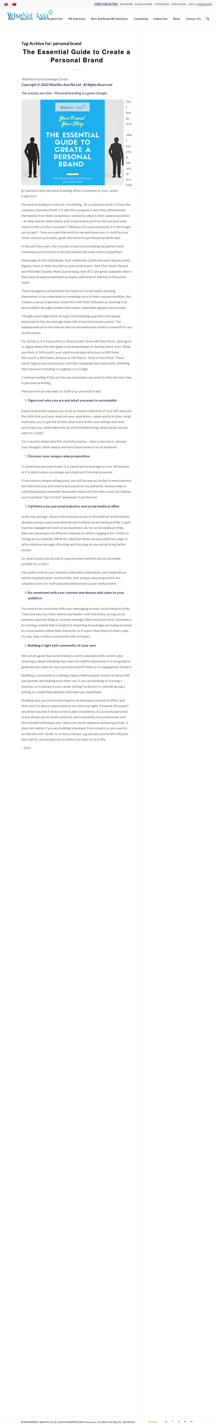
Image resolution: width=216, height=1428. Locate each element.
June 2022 (160, 808)
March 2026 (162, 569)
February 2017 (164, 1164)
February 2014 (164, 1364)
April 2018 (161, 1086)
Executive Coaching (167, 484)
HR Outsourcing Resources (173, 144)
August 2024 (162, 674)
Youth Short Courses (168, 344)
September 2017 (165, 1125)
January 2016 (163, 1236)
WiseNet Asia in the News (172, 523)
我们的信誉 (161, 400)
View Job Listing (106, 4)
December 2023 (165, 719)
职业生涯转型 (163, 428)
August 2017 (162, 1130)
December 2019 (165, 975)
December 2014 (165, 1308)
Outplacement (163, 496)
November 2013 (165, 1381)
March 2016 (162, 1225)
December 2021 (165, 841)
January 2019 (163, 1036)
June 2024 (160, 685)
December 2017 (165, 1108)
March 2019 (162, 1025)
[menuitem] (7, 4)
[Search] (208, 18)
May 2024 (160, 691)
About (158, 44)
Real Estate (161, 244)
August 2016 (162, 1197)
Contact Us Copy (165, 111)
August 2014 (162, 1330)
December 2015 (165, 1242)
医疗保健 (160, 378)
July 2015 (160, 1269)
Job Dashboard (164, 178)
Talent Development (168, 300)
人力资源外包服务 (166, 361)
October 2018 (163, 1052)
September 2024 (165, 669)
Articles (159, 462)
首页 (156, 445)
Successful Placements (169, 283)
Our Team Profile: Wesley (171, 233)
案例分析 (160, 422)
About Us (160, 50)
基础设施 (160, 389)
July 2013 (160, 1403)
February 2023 (164, 763)
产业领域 (160, 350)
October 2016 (163, 1186)
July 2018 (160, 1069)
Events (158, 479)
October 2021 (163, 852)
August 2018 (162, 1064)
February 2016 (164, 1230)
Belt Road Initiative (167, 468)
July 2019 (160, 1002)
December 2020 (165, 908)
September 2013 (165, 1392)
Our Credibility (164, 217)
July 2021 (160, 869)
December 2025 (165, 585)
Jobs (156, 183)
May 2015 (160, 1281)
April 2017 (161, 1152)
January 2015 (163, 1303)
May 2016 (160, 1214)
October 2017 (163, 1119)
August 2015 (162, 1264)
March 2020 (162, 958)
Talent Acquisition (166, 294)
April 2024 (161, 697)
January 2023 (163, 769)
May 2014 (160, 1347)
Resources (160, 250)
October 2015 (163, 1253)
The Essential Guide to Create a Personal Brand (77, 55)
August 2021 (162, 863)
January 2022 (163, 836)
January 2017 (163, 1169)
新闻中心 (160, 411)
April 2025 (161, 630)
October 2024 (163, 663)
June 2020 (160, 941)
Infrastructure (163, 172)
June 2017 (160, 1141)
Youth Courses (163, 339)
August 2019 (162, 997)
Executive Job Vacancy (169, 122)
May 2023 (160, 747)
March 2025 (162, 636)
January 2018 (163, 1103)
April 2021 (161, 886)
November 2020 (165, 914)
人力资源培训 (163, 356)
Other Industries (165, 211)
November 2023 (165, 724)
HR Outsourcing (165, 139)
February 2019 (164, 1030)
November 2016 (165, 1180)
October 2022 (163, 785)
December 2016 (165, 1175)
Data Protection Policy (169, 117)
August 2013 (162, 1397)
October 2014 (163, 1319)
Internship (160, 490)
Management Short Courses (173, 194)
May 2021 (160, 880)
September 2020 (165, 925)
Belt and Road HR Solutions (173, 66)
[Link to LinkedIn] (166, 1421)
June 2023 (160, 741)
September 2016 (165, 1191)
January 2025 (163, 647)
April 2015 (161, 1286)
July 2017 (160, 1136)
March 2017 (162, 1158)
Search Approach (165, 256)
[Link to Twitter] (185, 1421)
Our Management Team (170, 222)
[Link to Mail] (191, 1421)
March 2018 (162, 1091)
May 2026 (160, 558)
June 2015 (160, 1275)
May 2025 (160, 624)
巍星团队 (160, 394)
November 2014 (165, 1314)
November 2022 (165, 780)
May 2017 (160, 1147)
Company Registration (169, 94)
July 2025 (160, 613)
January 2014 (163, 1369)
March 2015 (162, 1291)
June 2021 (160, 875)
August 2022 (162, 797)
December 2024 (165, 652)
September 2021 (165, 858)
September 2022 (165, 791)
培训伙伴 (160, 383)
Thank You (161, 311)
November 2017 (165, 1114)
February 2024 (164, 708)
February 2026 (164, 574)
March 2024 (162, 702)
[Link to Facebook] (172, 1421)
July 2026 (160, 547)
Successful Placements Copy (173, 289)
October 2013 (163, 1386)
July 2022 (160, 802)
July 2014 (160, 1336)
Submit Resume (164, 278)
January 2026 (163, 580)
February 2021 (164, 897)
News (157, 200)
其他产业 (160, 372)
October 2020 (163, 919)
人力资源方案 (163, 367)
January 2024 (163, 713)
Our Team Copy (164, 228)
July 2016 (160, 1203)
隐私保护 (160, 439)
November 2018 (165, 1047)
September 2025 (165, 602)
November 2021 (165, 847)
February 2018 (164, 1097)
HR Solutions (162, 150)
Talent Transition (165, 305)
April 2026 (161, 563)
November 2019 (165, 980)
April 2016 (161, 1219)
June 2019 (160, 1008)
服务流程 (160, 417)
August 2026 (162, 541)
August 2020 (162, 930)
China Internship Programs (172, 89)
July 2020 (160, 936)
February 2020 (164, 963)
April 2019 (161, 1019)
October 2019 (163, 986)
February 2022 (164, 830)
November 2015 (165, 1247)
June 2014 (160, 1342)
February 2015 (164, 1297)
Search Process (164, 267)
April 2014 (161, 1353)
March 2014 (162, 1358)
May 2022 (160, 813)
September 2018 (165, 1058)
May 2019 (160, 1014)
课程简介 (160, 433)
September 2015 (165, 1258)
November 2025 (165, 591)
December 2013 (165, 1375)
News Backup (163, 205)
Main (157, 189)
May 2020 (160, 947)
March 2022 (162, 824)
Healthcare (161, 127)
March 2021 (162, 891)
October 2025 (163, 597)
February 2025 (164, 641)
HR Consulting (163, 133)
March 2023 (162, 758)
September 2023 (165, 736)
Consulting (161, 100)
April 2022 (161, 819)
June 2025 (160, 619)
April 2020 (161, 952)
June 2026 (160, 552)
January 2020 (163, 969)
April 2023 (161, 752)
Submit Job (161, 272)
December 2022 (165, 775)
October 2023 (163, 730)
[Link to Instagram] (179, 1421)
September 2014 (165, 1325)
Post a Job (161, 239)
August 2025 (162, 608)
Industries (160, 155)
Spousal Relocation (167, 501)
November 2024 (165, 658)
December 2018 (165, 1041)
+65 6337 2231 (204, 4)
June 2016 (160, 1208)
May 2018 (160, 1080)
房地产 (158, 406)
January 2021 (163, 902)
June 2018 (160, 1075)
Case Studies (162, 83)
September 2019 (165, 991)
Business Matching (167, 473)
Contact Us (161, 105)
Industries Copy (164, 166)
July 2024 (160, 680)
